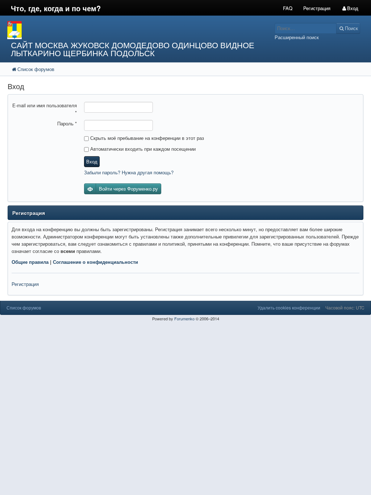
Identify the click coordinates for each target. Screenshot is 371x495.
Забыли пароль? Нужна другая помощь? (129, 172)
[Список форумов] (139, 30)
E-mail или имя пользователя (44, 109)
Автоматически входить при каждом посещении (142, 148)
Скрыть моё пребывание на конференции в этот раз (146, 137)
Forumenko (184, 318)
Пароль (67, 123)
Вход (91, 161)
